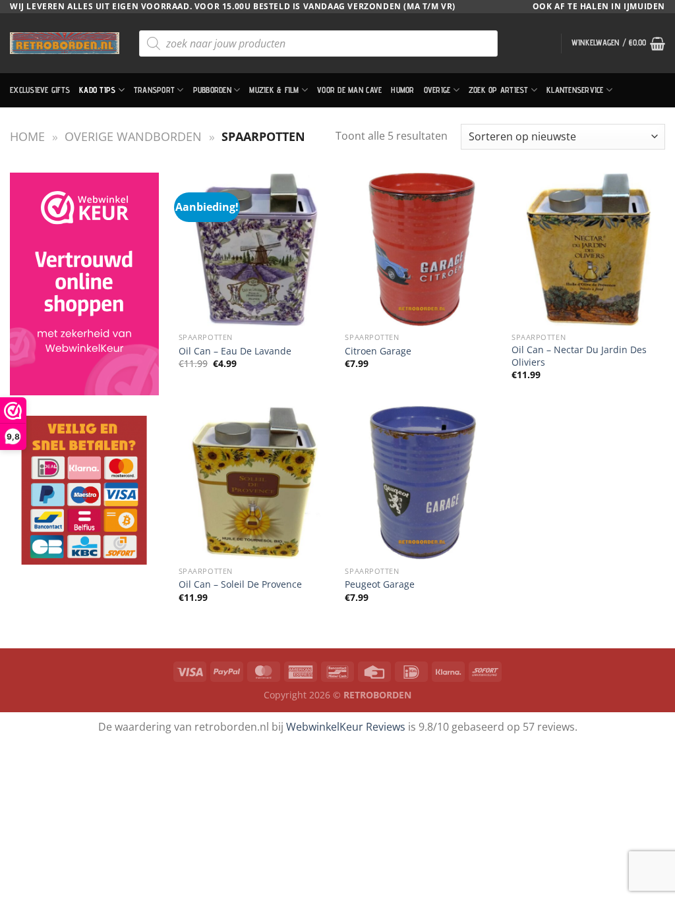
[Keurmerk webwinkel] (84, 284)
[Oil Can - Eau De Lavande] (255, 249)
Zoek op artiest (499, 90)
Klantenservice (575, 90)
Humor (402, 90)
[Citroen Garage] (421, 249)
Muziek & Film (274, 90)
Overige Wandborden (133, 136)
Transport (154, 90)
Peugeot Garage (380, 584)
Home (27, 136)
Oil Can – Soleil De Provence (240, 584)
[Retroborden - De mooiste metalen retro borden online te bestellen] (64, 43)
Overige (437, 90)
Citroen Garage (378, 351)
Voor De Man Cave (349, 90)
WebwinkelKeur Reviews (345, 726)
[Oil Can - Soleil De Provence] (255, 482)
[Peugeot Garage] (421, 482)
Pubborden (212, 90)
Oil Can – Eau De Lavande (235, 351)
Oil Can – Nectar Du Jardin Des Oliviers (579, 356)
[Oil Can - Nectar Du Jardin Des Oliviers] (588, 249)
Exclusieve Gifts (40, 90)
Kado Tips (97, 90)
